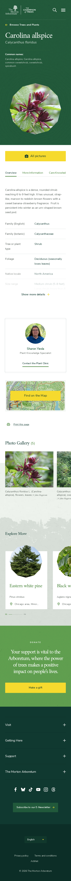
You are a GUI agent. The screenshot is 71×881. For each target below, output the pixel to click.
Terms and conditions (45, 855)
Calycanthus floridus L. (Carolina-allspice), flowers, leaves (23, 493)
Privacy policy (21, 855)
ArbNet (34, 861)
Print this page (21, 424)
